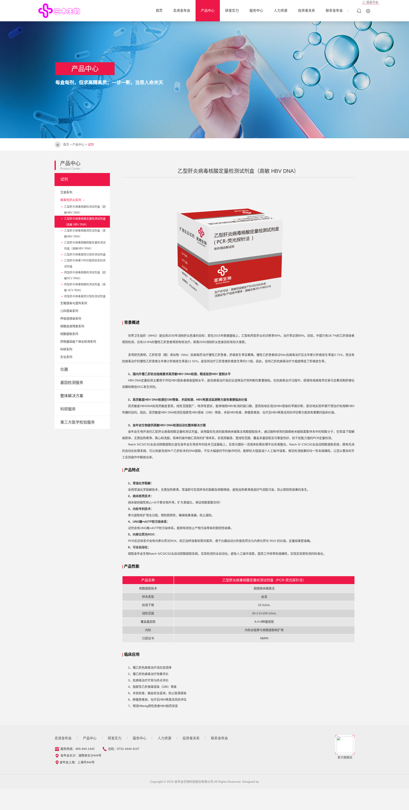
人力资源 (280, 10)
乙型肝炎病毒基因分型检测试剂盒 (85, 254)
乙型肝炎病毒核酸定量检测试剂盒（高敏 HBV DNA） (85, 221)
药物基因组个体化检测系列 (78, 341)
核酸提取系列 (69, 334)
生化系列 (66, 357)
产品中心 (208, 10)
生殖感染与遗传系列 (73, 303)
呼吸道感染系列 (70, 318)
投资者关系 (306, 10)
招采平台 (372, 2)
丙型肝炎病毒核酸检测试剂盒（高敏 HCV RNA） (85, 287)
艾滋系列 (66, 192)
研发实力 (232, 10)
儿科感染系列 (69, 311)
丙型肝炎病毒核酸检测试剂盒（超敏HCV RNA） (85, 275)
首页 (66, 144)
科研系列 (66, 349)
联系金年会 (334, 10)
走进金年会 (181, 10)
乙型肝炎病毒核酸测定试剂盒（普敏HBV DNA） (85, 233)
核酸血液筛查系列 (72, 326)
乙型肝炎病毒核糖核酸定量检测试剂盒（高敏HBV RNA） (85, 245)
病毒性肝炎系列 (70, 200)
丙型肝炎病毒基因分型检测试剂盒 (85, 296)
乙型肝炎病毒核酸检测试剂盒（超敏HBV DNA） (85, 209)
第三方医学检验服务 (77, 422)
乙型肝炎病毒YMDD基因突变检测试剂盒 (84, 263)
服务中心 (256, 10)
